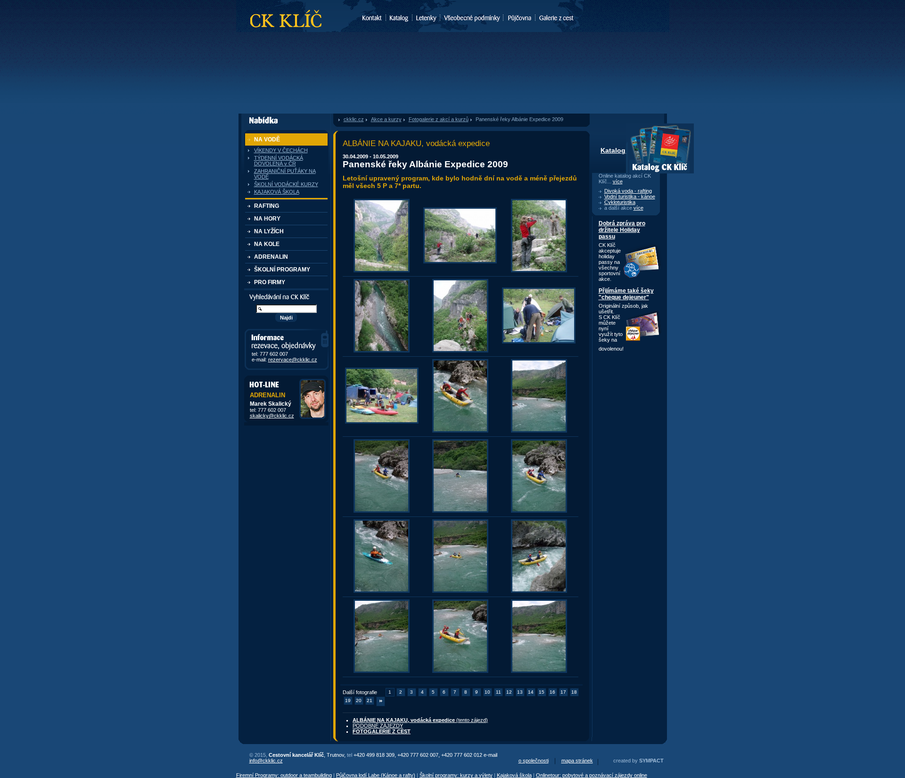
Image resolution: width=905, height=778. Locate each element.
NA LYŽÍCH (269, 231)
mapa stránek (577, 760)
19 (348, 700)
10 (487, 692)
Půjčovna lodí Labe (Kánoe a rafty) (375, 775)
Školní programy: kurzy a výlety (456, 775)
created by (638, 760)
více (618, 181)
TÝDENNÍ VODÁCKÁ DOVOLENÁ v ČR (278, 160)
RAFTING (266, 206)
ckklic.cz (354, 119)
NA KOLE (267, 244)
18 (574, 692)
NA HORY (267, 218)
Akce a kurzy (386, 119)
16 (552, 692)
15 (541, 692)
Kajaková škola (514, 775)
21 (369, 700)
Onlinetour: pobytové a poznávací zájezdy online (591, 775)
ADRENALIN (271, 257)
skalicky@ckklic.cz (272, 415)
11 (498, 692)
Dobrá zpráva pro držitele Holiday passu (622, 230)
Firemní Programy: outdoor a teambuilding (284, 775)
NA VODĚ (267, 139)
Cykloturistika (619, 202)
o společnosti (533, 760)
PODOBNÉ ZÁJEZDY (378, 726)
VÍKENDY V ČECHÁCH (281, 150)
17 (563, 692)
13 (520, 692)
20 (359, 700)
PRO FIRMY (269, 282)
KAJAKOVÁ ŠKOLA (276, 192)
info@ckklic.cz (266, 760)
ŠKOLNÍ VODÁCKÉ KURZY (286, 184)
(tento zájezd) (420, 720)
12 (509, 692)
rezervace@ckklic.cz (292, 359)
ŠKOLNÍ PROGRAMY (282, 269)
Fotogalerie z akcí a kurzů (439, 119)
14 (531, 692)
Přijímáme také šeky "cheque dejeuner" (626, 294)
